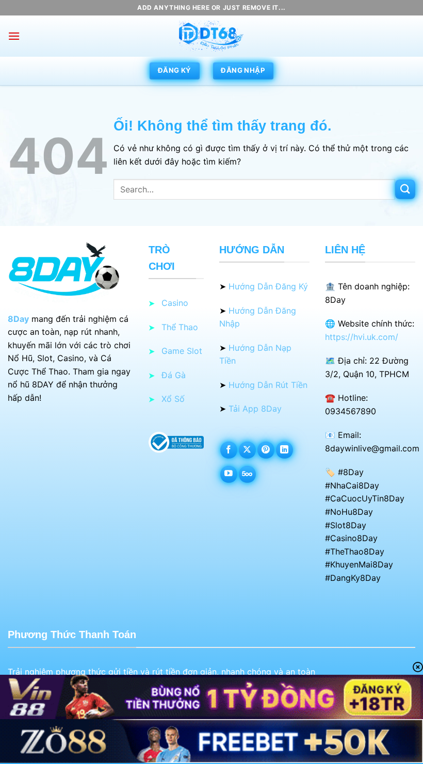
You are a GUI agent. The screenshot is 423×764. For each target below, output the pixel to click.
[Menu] (14, 35)
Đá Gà (173, 375)
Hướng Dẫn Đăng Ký (268, 286)
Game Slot (181, 351)
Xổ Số (173, 399)
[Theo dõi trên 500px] (247, 474)
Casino (174, 303)
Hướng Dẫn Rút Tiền (268, 385)
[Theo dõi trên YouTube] (228, 474)
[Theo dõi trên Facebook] (228, 450)
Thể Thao (179, 327)
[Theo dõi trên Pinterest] (265, 450)
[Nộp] (405, 190)
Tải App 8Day (255, 408)
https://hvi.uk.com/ (361, 337)
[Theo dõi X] (247, 450)
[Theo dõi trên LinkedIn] (284, 450)
